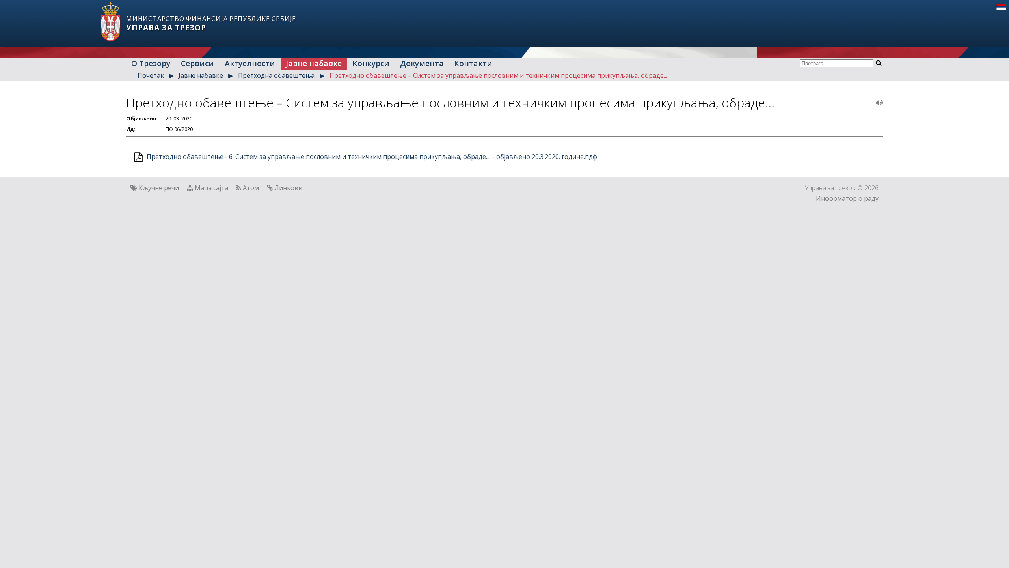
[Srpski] (1001, 7)
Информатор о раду (847, 198)
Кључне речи (159, 187)
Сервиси (197, 63)
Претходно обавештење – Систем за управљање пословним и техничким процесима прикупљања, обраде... (498, 75)
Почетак (151, 75)
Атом (251, 187)
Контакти (473, 63)
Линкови (288, 187)
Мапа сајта (211, 187)
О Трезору (150, 63)
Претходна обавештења (276, 75)
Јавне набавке (314, 63)
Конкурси (370, 63)
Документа (422, 63)
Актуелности (250, 63)
